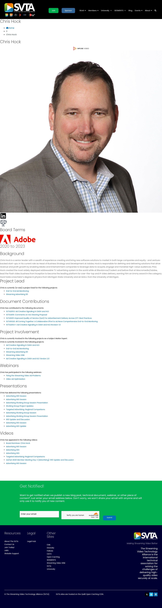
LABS (6, 550)
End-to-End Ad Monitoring (17, 291)
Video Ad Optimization (15, 379)
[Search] (155, 12)
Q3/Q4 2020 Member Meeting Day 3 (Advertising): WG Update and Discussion (40, 460)
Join (53, 10)
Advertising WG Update (16, 426)
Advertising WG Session (16, 396)
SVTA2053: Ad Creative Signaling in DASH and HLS (27, 311)
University (105, 10)
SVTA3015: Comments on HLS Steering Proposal (26, 314)
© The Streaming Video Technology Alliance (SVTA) (26, 594)
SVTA (49, 566)
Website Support (11, 553)
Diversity (50, 548)
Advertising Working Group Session (21, 412)
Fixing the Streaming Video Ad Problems (23, 375)
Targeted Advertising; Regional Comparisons (25, 409)
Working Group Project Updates (19, 406)
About (147, 10)
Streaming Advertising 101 (17, 294)
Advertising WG (12, 450)
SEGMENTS (118, 10)
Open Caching (53, 557)
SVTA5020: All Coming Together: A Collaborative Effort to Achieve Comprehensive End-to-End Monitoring (52, 321)
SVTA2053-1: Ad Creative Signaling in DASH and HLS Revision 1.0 (33, 324)
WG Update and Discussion (18, 419)
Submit (109, 517)
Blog (130, 10)
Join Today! (9, 547)
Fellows (50, 551)
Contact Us (9, 544)
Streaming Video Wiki (15, 355)
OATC (49, 554)
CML (48, 544)
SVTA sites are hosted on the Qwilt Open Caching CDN (79, 594)
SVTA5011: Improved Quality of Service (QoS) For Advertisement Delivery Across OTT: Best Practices (49, 318)
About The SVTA (11, 541)
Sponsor (68, 10)
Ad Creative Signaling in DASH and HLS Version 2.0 (27, 358)
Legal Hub (31, 541)
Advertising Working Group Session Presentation (27, 402)
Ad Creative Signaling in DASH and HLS (22, 345)
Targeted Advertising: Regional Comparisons (25, 456)
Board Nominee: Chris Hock (18, 443)
